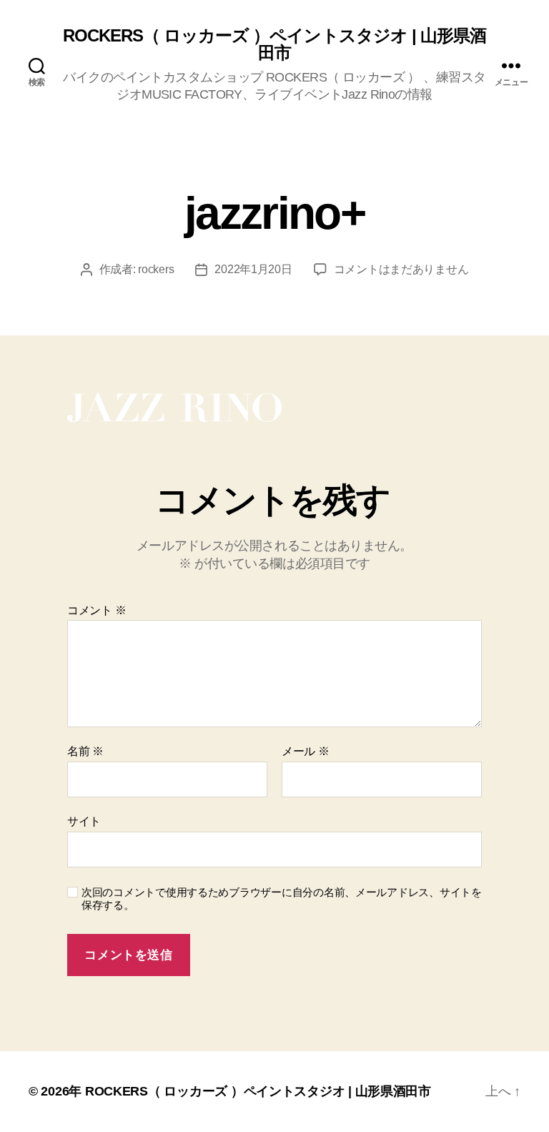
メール (306, 751)
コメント (96, 610)
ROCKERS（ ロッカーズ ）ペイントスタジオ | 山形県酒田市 (274, 44)
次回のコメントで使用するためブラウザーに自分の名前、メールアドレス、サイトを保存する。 (281, 899)
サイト (84, 821)
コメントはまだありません (401, 269)
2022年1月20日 (253, 269)
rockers (156, 269)
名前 (85, 751)
